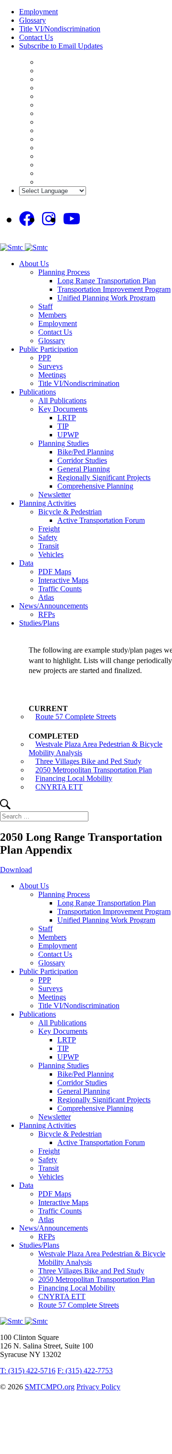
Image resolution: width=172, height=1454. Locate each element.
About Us (34, 264)
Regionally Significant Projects (103, 477)
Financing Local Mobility (73, 778)
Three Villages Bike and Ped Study (88, 761)
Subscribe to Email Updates (61, 46)
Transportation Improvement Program (114, 289)
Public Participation (48, 349)
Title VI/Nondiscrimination (59, 29)
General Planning (83, 469)
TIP (63, 426)
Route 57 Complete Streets (75, 717)
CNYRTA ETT (59, 787)
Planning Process (64, 272)
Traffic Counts (60, 589)
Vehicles (51, 554)
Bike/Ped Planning (85, 452)
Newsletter (54, 495)
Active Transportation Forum (101, 520)
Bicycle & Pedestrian (70, 512)
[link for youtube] (71, 219)
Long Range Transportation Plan (106, 281)
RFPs (46, 614)
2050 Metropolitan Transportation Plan (93, 770)
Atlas (46, 597)
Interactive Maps (63, 580)
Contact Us (36, 37)
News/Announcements (53, 606)
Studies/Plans (39, 623)
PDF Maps (54, 572)
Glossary (32, 20)
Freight (49, 529)
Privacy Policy (98, 1387)
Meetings (52, 375)
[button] (5, 807)
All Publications (62, 400)
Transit (48, 546)
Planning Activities (47, 503)
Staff (45, 306)
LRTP (66, 418)
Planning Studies (63, 443)
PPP (44, 358)
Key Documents (62, 409)
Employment (38, 12)
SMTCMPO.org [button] (50, 1387)
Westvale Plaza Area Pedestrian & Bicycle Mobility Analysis (95, 748)
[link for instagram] (48, 219)
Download (16, 870)
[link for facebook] (26, 219)
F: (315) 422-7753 (85, 1371)
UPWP (68, 435)
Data (26, 563)
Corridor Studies (82, 460)
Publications (37, 392)
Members (52, 315)
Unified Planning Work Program (106, 298)
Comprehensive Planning (95, 486)
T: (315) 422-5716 (27, 1371)
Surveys (50, 366)
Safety (47, 537)
